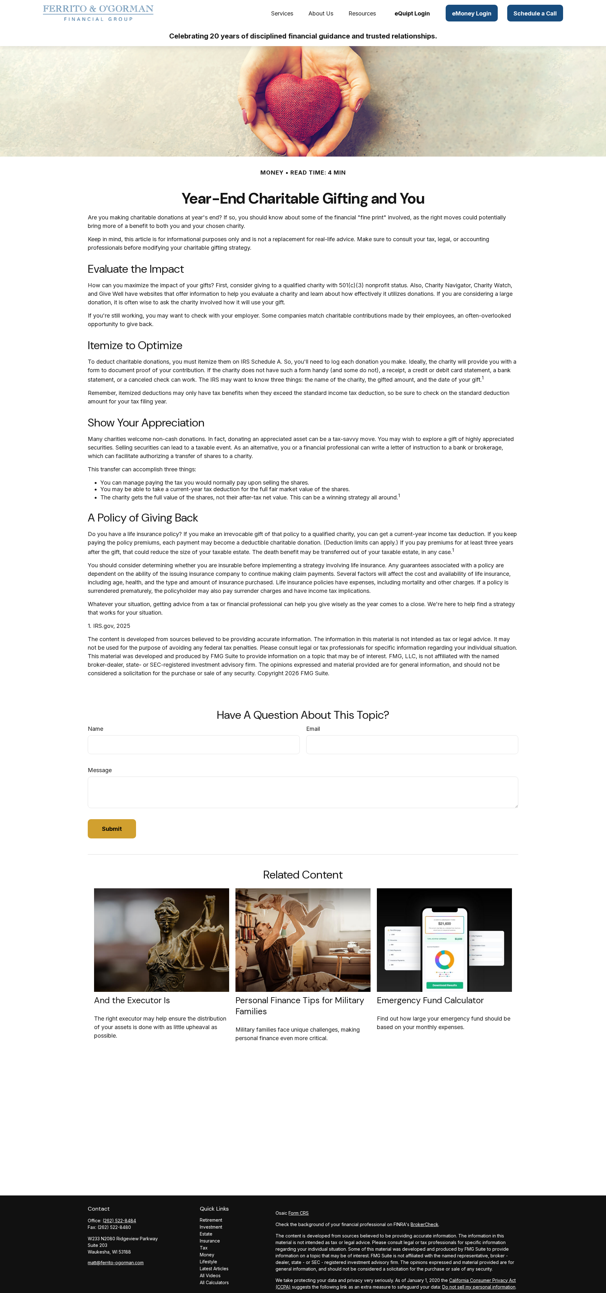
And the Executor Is (132, 1000)
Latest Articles (214, 1268)
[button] (282, 13)
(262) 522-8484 (119, 1220)
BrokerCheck (424, 1224)
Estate (206, 1233)
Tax (204, 1247)
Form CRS (298, 1213)
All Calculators (214, 1282)
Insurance (210, 1240)
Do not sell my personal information (478, 1287)
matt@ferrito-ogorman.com (116, 1262)
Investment (211, 1227)
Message (100, 770)
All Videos (210, 1275)
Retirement (211, 1220)
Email (313, 728)
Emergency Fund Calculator (430, 1000)
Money (207, 1254)
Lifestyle (208, 1261)
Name (95, 728)
